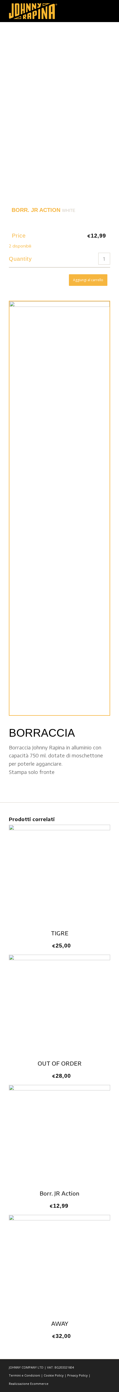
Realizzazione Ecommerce (28, 1384)
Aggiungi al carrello (88, 280)
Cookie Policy (54, 1375)
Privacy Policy (77, 1375)
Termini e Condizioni (24, 1375)
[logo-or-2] (49, 11)
